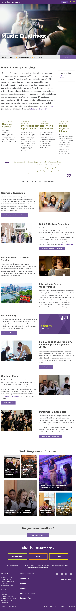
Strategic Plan (5, 590)
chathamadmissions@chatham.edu (38, 567)
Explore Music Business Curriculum (16, 215)
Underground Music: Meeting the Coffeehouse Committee (53, 486)
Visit (38, 556)
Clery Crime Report (27, 593)
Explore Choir (10, 403)
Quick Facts (4, 583)
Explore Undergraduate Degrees (53, 249)
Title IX (23, 588)
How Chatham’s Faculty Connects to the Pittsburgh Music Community (19, 511)
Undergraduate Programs (24, 57)
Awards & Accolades (7, 585)
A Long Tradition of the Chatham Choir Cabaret (46, 510)
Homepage (4, 57)
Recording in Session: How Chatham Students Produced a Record (28, 470)
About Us (5, 574)
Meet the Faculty (10, 333)
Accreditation (5, 594)
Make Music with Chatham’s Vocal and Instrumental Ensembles (11, 472)
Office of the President (7, 577)
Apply (64, 2)
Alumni (23, 583)
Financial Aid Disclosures (8, 598)
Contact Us (24, 579)
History (3, 588)
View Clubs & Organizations (52, 437)
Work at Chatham (27, 574)
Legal (62, 606)
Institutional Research (7, 581)
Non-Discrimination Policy (50, 606)
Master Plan (4, 592)
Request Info (17, 556)
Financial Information (7, 596)
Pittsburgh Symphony (11, 396)
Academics (12, 57)
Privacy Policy (71, 606)
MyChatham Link (65, 579)
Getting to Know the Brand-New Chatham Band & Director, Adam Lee (64, 510)
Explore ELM (47, 367)
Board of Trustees (6, 579)
